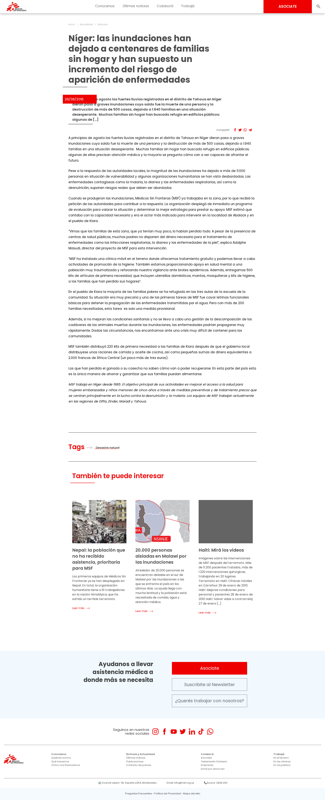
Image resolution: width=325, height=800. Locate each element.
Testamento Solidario (214, 761)
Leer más (78, 608)
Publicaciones (135, 761)
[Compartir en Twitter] (240, 129)
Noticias (103, 24)
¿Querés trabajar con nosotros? (209, 701)
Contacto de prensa (138, 765)
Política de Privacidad (167, 793)
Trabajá (278, 754)
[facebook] (164, 731)
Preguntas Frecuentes (138, 793)
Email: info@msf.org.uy (180, 783)
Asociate (209, 668)
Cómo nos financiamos (65, 765)
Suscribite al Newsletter (209, 685)
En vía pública (281, 765)
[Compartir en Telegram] (250, 129)
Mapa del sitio (191, 793)
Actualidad (86, 24)
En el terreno (281, 758)
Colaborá (207, 754)
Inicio (71, 24)
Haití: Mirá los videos (221, 550)
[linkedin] (192, 731)
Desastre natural (107, 448)
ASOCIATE (288, 6)
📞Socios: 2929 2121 (215, 783)
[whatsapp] (210, 731)
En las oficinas (282, 761)
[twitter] (183, 731)
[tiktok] (201, 731)
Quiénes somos (61, 758)
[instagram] (155, 731)
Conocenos (58, 754)
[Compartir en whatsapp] (245, 129)
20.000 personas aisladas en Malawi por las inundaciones (161, 556)
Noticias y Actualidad (140, 754)
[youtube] (174, 731)
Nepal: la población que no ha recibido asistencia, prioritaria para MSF (98, 559)
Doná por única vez (213, 769)
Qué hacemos (60, 761)
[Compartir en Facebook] (235, 129)
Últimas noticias (135, 758)
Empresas (207, 765)
